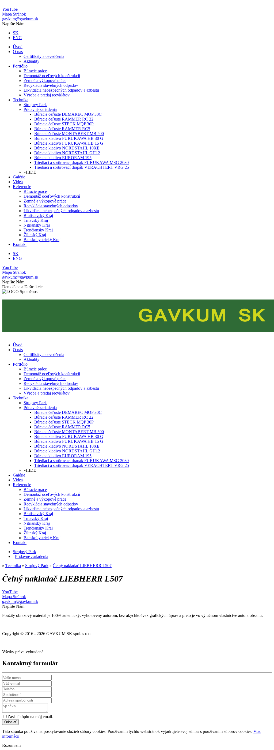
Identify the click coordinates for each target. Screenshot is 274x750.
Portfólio (20, 66)
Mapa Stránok (14, 14)
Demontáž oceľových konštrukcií (52, 75)
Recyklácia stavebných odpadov (51, 85)
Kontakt (19, 244)
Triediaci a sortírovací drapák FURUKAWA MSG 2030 (81, 162)
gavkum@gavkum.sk (20, 19)
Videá (18, 181)
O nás (18, 51)
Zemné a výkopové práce (45, 80)
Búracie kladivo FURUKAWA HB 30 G (68, 138)
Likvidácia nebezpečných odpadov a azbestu (61, 90)
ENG (17, 37)
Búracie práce (35, 71)
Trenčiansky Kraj (38, 230)
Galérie (19, 177)
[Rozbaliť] (13, 556)
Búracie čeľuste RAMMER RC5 (62, 128)
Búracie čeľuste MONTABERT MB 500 (69, 133)
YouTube (10, 9)
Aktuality (31, 61)
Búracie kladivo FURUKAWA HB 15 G (68, 143)
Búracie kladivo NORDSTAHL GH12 (67, 153)
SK (15, 33)
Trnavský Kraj (36, 220)
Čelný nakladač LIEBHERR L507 (82, 565)
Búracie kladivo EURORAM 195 (63, 157)
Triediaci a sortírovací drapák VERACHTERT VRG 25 (81, 167)
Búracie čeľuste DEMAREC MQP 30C (68, 114)
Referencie (22, 186)
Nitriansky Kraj (37, 225)
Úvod (17, 46)
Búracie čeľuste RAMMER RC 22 (63, 119)
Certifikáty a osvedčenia (44, 56)
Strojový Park (35, 104)
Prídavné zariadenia (40, 109)
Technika (20, 100)
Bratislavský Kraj (38, 215)
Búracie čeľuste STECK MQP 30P (64, 124)
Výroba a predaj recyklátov (47, 95)
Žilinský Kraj (35, 234)
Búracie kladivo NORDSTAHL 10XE (67, 148)
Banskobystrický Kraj (42, 239)
